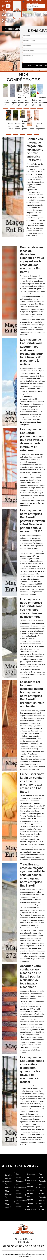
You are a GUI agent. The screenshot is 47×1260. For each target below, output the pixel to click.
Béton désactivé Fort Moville (8, 1195)
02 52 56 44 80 (12, 1246)
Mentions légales (36, 1254)
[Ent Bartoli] (17, 10)
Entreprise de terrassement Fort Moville (19, 1187)
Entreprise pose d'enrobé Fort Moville (42, 1187)
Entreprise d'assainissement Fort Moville (19, 1201)
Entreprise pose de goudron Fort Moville (42, 1203)
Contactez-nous (23, 1256)
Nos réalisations (12, 29)
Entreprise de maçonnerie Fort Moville (30, 1180)
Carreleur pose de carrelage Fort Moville (8, 1181)
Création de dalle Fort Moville (30, 1194)
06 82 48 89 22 (6, 12)
